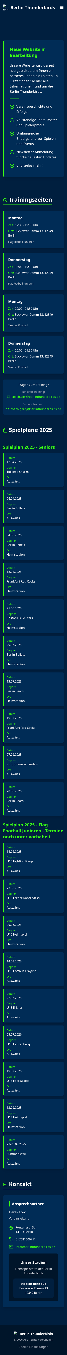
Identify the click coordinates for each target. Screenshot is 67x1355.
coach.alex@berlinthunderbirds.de (36, 397)
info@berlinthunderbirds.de (35, 1247)
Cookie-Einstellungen (33, 1347)
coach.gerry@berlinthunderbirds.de (35, 409)
